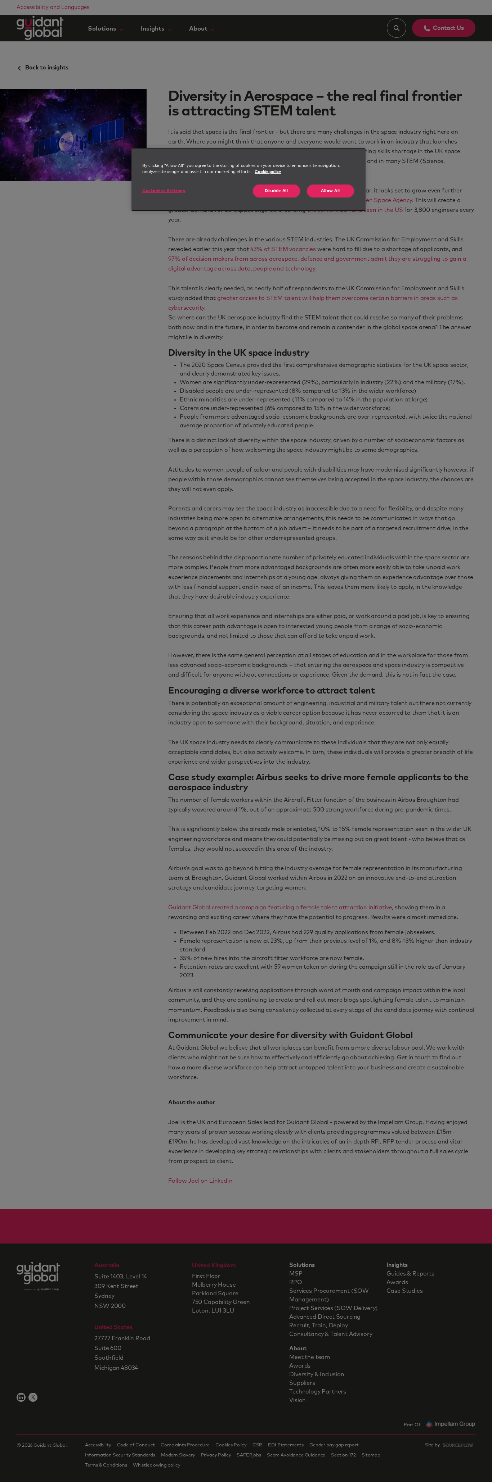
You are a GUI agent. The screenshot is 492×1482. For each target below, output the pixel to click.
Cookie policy (268, 172)
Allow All (330, 191)
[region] (248, 179)
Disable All (276, 191)
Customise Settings (163, 191)
